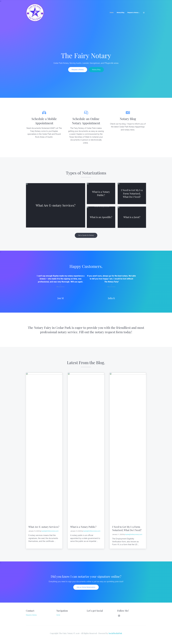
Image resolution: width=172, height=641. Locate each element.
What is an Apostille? (101, 217)
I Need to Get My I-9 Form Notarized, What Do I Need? (132, 193)
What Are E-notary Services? (55, 205)
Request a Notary (78, 70)
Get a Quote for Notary (86, 235)
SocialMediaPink (115, 633)
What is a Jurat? (131, 217)
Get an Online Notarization (86, 587)
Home (58, 615)
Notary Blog (96, 70)
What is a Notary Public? (101, 193)
